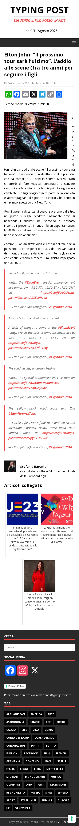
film (47, 753)
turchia (63, 800)
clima (49, 730)
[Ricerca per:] (39, 647)
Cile (24, 730)
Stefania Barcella (45, 83)
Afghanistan (15, 714)
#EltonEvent (33, 282)
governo (32, 761)
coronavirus (15, 745)
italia (10, 769)
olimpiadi (13, 784)
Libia (37, 769)
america (36, 714)
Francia (61, 753)
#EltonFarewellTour (21, 413)
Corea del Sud (45, 737)
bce (48, 722)
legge (24, 769)
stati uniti (28, 800)
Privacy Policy (16, 686)
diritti (35, 745)
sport (10, 800)
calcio (11, 730)
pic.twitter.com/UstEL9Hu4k (27, 297)
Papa (40, 784)
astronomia (15, 722)
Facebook (31, 753)
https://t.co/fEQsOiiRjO (24, 342)
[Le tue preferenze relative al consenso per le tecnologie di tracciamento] (72, 819)
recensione (58, 784)
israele (61, 761)
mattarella (54, 769)
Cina (36, 730)
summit (47, 800)
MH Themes (65, 822)
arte (51, 714)
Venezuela (22, 808)
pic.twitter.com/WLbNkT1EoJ (28, 347)
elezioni (12, 753)
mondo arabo (35, 777)
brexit (61, 722)
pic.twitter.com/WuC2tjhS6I (27, 388)
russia (35, 792)
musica (56, 777)
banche (35, 722)
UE (8, 808)
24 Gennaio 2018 (18, 83)
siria (48, 792)
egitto (51, 745)
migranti (12, 777)
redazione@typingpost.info (53, 695)
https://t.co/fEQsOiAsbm (57, 292)
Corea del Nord (17, 737)
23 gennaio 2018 (60, 307)
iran (47, 761)
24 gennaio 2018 (60, 357)
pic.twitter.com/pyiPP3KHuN (28, 438)
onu (29, 784)
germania (13, 761)
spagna (63, 792)
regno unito (15, 792)
